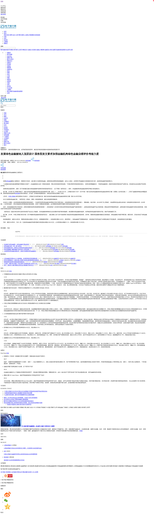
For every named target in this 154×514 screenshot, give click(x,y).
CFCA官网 (35, 472)
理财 (19, 35)
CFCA (5, 126)
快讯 (8, 35)
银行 (5, 145)
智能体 (45, 262)
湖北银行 (6, 457)
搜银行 (6, 43)
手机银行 (6, 129)
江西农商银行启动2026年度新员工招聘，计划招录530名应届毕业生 (23, 448)
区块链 (34, 49)
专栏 (5, 38)
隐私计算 (12, 49)
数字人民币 (19, 49)
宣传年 (6, 40)
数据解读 (32, 35)
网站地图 (25, 472)
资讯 (5, 33)
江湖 (16, 35)
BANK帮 (9, 88)
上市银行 (6, 138)
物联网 (42, 49)
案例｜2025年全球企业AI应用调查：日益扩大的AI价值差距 (20, 397)
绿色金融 (6, 134)
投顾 (5, 119)
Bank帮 (68, 49)
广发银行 (6, 136)
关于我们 (3, 472)
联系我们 (8, 472)
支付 (5, 114)
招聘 (11, 35)
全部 (71, 49)
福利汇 (23, 35)
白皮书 (6, 118)
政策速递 (37, 35)
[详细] (81, 430)
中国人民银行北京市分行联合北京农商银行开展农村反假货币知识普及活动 (26, 391)
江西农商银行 (8, 445)
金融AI (30, 49)
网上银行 (6, 123)
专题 (5, 36)
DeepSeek (9, 56)
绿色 (48, 244)
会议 (14, 35)
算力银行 (57, 263)
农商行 (6, 140)
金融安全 (47, 49)
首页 (5, 31)
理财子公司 (7, 133)
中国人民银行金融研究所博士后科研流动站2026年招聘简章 (20, 454)
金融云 (38, 49)
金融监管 (56, 258)
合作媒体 (14, 472)
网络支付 (25, 49)
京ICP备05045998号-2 (20, 479)
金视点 (27, 35)
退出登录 (3, 14)
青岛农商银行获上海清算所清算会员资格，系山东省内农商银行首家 (23, 402)
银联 (5, 116)
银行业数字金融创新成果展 (58, 49)
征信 (5, 125)
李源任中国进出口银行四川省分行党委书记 (19, 404)
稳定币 (8, 49)
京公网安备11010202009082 (35, 479)
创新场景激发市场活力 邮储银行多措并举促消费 (18, 393)
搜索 (2, 46)
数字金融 (3, 49)
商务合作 (19, 472)
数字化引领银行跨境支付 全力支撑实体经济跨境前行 (19, 401)
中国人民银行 (12, 196)
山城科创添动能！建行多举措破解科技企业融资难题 (19, 394)
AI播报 (6, 41)
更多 (10, 271)
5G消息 (6, 131)
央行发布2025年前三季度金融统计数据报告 (16, 399)
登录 (2, 1)
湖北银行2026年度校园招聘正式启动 (14, 460)
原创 (5, 35)
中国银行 (6, 121)
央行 (51, 265)
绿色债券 (17, 193)
